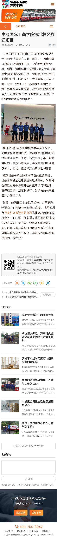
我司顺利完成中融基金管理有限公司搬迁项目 (30, 292)
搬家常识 (9, 531)
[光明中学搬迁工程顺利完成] (10, 319)
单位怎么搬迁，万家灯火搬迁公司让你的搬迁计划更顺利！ (37, 337)
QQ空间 (41, 283)
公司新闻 (9, 45)
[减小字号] (54, 45)
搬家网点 (46, 531)
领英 (48, 283)
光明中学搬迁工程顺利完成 (37, 314)
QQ (23, 283)
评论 (30, 479)
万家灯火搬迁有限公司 (18, 212)
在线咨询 (20, 512)
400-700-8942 (31, 527)
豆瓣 (35, 283)
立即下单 (36, 512)
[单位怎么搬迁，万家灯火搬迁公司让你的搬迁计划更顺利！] (10, 338)
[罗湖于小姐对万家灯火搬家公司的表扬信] (10, 363)
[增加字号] (49, 45)
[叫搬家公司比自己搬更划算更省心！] (10, 406)
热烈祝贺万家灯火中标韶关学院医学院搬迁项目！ (32, 296)
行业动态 (34, 531)
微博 (17, 283)
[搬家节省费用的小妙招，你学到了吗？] (10, 427)
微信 (29, 283)
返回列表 (47, 294)
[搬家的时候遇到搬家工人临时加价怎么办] (10, 384)
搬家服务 (21, 531)
